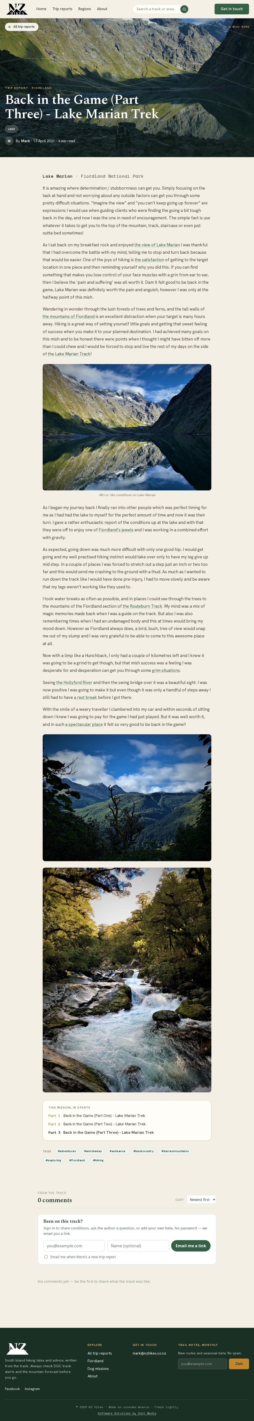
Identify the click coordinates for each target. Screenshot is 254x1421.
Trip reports (62, 8)
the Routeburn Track (142, 606)
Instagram (32, 1389)
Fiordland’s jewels (116, 530)
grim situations (166, 670)
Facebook (12, 1389)
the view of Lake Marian (157, 245)
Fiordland (95, 1361)
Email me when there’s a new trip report (83, 1256)
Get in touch (232, 8)
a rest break (85, 697)
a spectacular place (84, 724)
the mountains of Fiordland (69, 316)
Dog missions (98, 1368)
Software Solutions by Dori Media (127, 1413)
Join (239, 1363)
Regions (84, 8)
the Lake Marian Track (69, 354)
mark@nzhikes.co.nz (149, 1353)
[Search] (184, 9)
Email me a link (191, 1246)
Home (41, 8)
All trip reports (24, 27)
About (102, 8)
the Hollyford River (74, 682)
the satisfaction (149, 259)
